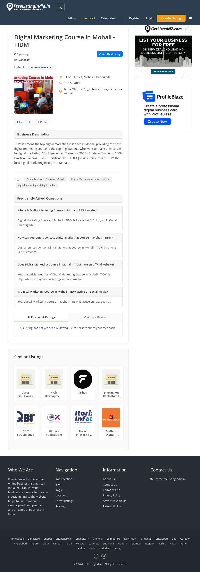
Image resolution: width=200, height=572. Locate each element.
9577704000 (72, 83)
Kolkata (80, 543)
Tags (59, 490)
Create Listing (171, 18)
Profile (44, 122)
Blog (58, 484)
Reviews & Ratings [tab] (42, 317)
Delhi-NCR (130, 538)
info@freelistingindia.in (170, 479)
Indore (34, 543)
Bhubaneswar (64, 538)
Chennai (98, 538)
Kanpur (57, 543)
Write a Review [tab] (96, 317)
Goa (174, 538)
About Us (109, 479)
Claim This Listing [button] (109, 54)
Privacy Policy (111, 495)
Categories (108, 18)
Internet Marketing (41, 67)
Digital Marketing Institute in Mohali (90, 179)
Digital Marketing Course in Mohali (45, 179)
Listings (71, 18)
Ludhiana (108, 543)
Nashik (162, 543)
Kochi (68, 543)
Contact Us (110, 484)
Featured (89, 18)
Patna (173, 543)
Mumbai (136, 543)
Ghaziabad (161, 538)
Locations (62, 495)
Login (150, 18)
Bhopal (48, 538)
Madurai (123, 543)
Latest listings (65, 501)
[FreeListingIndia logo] (28, 6)
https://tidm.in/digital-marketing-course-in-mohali (93, 91)
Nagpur (149, 543)
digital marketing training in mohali (37, 185)
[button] (190, 18)
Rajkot (81, 548)
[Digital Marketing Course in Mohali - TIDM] (33, 94)
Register (134, 18)
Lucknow (93, 543)
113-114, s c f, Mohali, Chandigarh (87, 77)
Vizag (117, 548)
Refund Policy (112, 506)
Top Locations (65, 479)
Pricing (60, 506)
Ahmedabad (17, 538)
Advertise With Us (114, 501)
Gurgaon (185, 538)
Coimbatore (113, 538)
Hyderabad (20, 543)
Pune (183, 543)
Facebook (24, 122)
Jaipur (45, 543)
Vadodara (105, 548)
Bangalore (34, 538)
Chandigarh (82, 538)
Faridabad (146, 538)
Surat (92, 548)
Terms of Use (111, 490)
